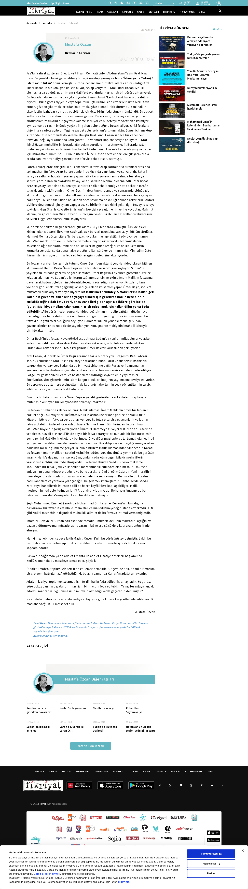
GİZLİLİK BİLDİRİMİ (193, 771)
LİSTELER (154, 12)
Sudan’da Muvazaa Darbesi (105, 729)
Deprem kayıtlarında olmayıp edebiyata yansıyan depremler (200, 41)
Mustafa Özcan (78, 44)
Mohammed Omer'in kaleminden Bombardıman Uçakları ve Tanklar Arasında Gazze (204, 125)
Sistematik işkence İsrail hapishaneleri (202, 107)
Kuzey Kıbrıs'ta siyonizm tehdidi (202, 90)
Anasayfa (31, 23)
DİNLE (202, 12)
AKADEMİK (127, 12)
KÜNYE (211, 771)
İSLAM (100, 12)
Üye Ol (66, 3)
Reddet (211, 873)
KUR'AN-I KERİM (84, 12)
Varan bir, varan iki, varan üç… (72, 729)
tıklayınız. (124, 881)
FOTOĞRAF (133, 771)
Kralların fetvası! (68, 23)
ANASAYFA (39, 771)
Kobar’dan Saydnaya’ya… (135, 710)
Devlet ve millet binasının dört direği (202, 140)
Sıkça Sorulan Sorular (36, 3)
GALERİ (141, 12)
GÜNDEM (53, 771)
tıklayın (62, 635)
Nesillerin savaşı (103, 708)
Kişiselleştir (209, 863)
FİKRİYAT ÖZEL (187, 12)
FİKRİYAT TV (169, 12)
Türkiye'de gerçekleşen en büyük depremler (203, 56)
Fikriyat (42, 803)
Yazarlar (47, 23)
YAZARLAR (112, 12)
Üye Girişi (55, 3)
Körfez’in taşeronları (73, 708)
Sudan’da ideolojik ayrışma (38, 729)
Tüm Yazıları (146, 30)
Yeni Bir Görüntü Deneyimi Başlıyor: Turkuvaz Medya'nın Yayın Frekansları (203, 75)
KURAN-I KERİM (101, 771)
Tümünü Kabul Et (211, 853)
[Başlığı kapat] (243, 850)
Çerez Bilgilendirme (46, 873)
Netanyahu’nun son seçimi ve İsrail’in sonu (140, 729)
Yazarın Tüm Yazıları (91, 746)
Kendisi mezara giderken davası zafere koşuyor (41, 710)
